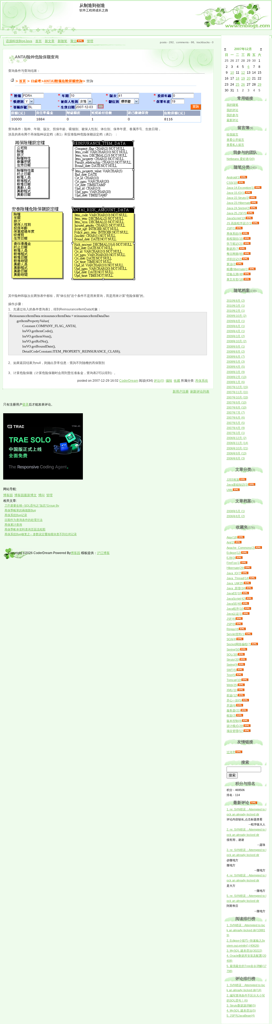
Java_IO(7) (234, 573)
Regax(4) (233, 629)
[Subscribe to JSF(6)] (239, 618)
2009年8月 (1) (236, 321)
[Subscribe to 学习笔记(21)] (247, 243)
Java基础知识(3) (237, 484)
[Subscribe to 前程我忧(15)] (247, 238)
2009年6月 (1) (236, 326)
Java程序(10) (235, 608)
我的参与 (232, 115)
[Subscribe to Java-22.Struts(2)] (252, 197)
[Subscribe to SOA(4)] (239, 639)
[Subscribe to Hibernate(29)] (247, 567)
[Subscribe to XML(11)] (240, 690)
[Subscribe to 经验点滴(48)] (247, 274)
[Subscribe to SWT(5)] (240, 669)
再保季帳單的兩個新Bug (20, 510)
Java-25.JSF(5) (237, 213)
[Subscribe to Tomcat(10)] (244, 680)
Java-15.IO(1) (236, 192)
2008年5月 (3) (236, 361)
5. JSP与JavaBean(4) (241, 1015)
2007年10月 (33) (237, 397)
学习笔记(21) (235, 243)
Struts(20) (233, 659)
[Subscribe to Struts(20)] (243, 659)
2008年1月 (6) (236, 382)
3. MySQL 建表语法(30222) (244, 950)
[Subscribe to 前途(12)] (241, 695)
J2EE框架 (233, 479)
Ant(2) (231, 542)
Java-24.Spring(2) (238, 208)
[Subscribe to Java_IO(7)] (244, 573)
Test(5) (231, 674)
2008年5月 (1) (236, 511)
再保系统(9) (234, 233)
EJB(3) (231, 557)
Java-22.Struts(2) (238, 197)
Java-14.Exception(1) (240, 187)
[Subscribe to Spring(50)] (243, 649)
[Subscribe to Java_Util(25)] (247, 583)
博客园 (8, 495)
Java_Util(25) (235, 583)
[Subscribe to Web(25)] (241, 685)
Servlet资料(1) (236, 634)
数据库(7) (233, 248)
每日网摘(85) (235, 253)
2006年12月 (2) (236, 438)
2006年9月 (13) (236, 453)
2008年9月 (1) (236, 346)
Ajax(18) (232, 537)
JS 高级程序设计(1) (239, 223)
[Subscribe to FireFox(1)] (243, 562)
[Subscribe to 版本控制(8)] (245, 720)
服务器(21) (234, 710)
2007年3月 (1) (236, 432)
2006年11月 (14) (237, 443)
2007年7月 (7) (236, 412)
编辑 (169, 381)
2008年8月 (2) (236, 351)
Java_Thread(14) (238, 578)
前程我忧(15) (235, 238)
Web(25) (232, 685)
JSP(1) (231, 228)
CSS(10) (232, 182)
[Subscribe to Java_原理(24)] (249, 588)
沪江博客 (103, 553)
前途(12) (232, 695)
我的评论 (232, 110)
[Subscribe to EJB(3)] (239, 557)
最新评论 (232, 120)
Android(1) (233, 177)
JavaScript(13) (236, 218)
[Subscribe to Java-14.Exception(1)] (257, 187)
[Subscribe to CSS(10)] (241, 182)
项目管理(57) (235, 730)
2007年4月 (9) (236, 427)
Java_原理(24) (236, 588)
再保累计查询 (13, 524)
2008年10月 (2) (236, 341)
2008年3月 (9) (236, 371)
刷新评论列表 (199, 391)
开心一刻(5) (234, 700)
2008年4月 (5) (236, 366)
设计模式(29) (235, 725)
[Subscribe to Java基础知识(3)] (251, 484)
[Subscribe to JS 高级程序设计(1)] (255, 223)
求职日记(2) (234, 259)
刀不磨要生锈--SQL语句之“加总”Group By (32, 505)
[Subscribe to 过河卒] (238, 752)
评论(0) (159, 381)
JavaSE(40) (234, 603)
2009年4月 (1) (236, 331)
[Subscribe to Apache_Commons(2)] (258, 547)
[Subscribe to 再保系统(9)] (245, 233)
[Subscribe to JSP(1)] (239, 228)
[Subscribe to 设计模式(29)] (247, 725)
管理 (90, 41)
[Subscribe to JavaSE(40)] (245, 603)
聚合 (73, 41)
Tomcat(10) (234, 680)
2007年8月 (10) (236, 407)
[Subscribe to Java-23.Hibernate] (253, 202)
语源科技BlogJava (19, 41)
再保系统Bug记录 (16, 515)
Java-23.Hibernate (238, 202)
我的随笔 (232, 104)
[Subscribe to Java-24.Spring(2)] (253, 208)
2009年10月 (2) (236, 315)
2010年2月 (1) (236, 310)
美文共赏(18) (235, 279)
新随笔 (62, 41)
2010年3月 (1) (236, 305)
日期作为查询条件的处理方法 (23, 519)
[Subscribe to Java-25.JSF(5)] (250, 213)
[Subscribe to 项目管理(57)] (247, 730)
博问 (41, 495)
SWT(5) (232, 669)
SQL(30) (232, 654)
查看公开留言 (235, 139)
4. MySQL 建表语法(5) (241, 1010)
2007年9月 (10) (236, 402)
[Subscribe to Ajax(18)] (240, 537)
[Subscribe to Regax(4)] (242, 629)
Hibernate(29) (235, 567)
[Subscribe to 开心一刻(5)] (245, 700)
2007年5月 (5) (236, 422)
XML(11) (232, 690)
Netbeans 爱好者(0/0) (241, 158)
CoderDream (128, 381)
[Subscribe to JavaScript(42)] (249, 598)
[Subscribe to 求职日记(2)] (245, 259)
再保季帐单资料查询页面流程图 (25, 529)
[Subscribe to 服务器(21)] (244, 710)
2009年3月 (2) (236, 336)
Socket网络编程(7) (239, 644)
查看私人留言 (235, 144)
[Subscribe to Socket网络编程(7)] (254, 644)
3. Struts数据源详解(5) (241, 1005)
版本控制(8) (234, 720)
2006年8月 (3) (236, 458)
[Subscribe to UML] (236, 489)
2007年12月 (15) (237, 387)
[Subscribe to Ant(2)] (238, 542)
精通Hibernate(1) (238, 269)
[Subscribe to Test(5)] (239, 674)
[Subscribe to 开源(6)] (239, 705)
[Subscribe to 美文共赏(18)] (247, 279)
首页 (38, 41)
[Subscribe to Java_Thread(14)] (252, 578)
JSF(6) (231, 618)
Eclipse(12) (234, 552)
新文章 (49, 41)
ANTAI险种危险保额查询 (37, 57)
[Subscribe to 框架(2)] (239, 715)
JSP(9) (231, 624)
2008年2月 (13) (236, 377)
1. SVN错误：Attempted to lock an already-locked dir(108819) (246, 930)
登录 (25, 404)
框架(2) (231, 715)
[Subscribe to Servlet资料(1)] (248, 634)
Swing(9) (232, 664)
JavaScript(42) (236, 598)
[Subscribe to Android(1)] (243, 177)
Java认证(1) (235, 613)
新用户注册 (181, 391)
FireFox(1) (233, 562)
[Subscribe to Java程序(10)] (247, 608)
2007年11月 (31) (237, 392)
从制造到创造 (92, 5)
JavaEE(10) (234, 593)
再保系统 (201, 381)
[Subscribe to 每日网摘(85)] (247, 253)
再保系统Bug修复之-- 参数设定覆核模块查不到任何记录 (41, 534)
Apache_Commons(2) (241, 547)
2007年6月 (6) (236, 417)
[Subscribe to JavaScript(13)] (249, 218)
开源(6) (231, 705)
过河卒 (231, 752)
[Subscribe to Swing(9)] (241, 664)
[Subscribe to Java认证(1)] (246, 613)
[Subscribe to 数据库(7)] (242, 248)
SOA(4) (231, 639)
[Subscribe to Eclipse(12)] (244, 552)
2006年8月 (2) (236, 516)
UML (230, 489)
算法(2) (231, 264)
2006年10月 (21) (237, 448)
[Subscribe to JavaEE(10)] (245, 593)
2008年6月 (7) (236, 356)
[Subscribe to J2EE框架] (242, 479)
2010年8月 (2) (236, 300)
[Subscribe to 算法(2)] (239, 264)
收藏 (177, 381)
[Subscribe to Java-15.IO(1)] (248, 192)
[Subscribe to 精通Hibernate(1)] (252, 269)
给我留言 (232, 134)
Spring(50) (233, 649)
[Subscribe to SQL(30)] (241, 654)
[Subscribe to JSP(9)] (239, 624)
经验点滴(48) (235, 274)
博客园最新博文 (25, 495)
